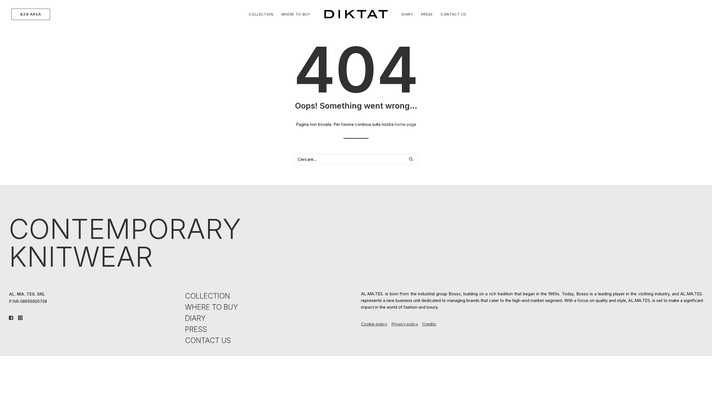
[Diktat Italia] (356, 14)
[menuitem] (29, 14)
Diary (407, 14)
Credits (429, 324)
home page (405, 124)
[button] (411, 159)
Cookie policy (374, 324)
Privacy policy (404, 324)
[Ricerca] (356, 159)
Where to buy (295, 14)
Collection (261, 14)
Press (427, 14)
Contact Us (453, 14)
